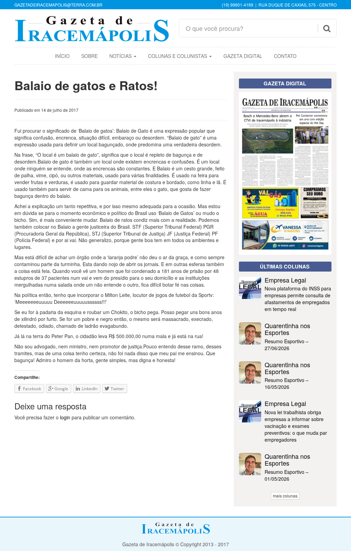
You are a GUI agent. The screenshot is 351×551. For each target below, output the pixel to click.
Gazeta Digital (242, 55)
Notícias (121, 55)
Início (62, 55)
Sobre (89, 55)
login (65, 417)
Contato (285, 55)
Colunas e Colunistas (178, 55)
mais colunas (285, 496)
